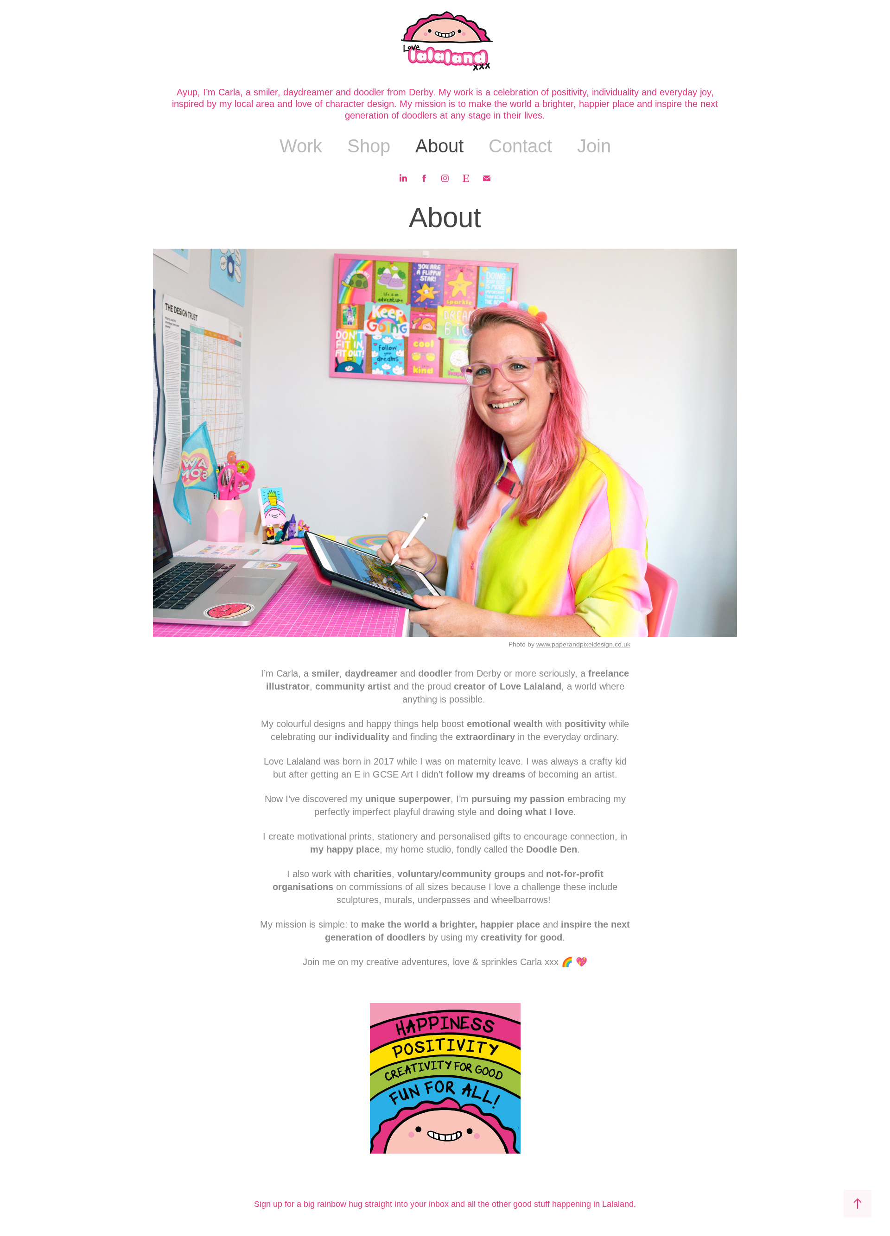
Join (594, 146)
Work (301, 146)
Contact (520, 146)
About (439, 146)
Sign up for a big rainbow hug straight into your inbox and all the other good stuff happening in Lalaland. (445, 1204)
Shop (368, 146)
